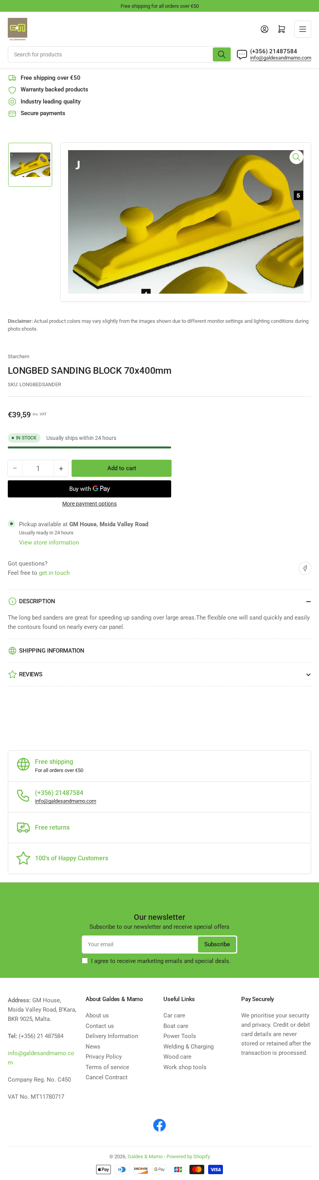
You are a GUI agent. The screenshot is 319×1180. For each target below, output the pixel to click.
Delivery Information (112, 1036)
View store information (49, 542)
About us (97, 1015)
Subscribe (217, 944)
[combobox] (120, 54)
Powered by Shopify (188, 1156)
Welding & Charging (188, 1046)
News (93, 1046)
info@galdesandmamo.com (280, 58)
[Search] (221, 54)
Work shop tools (185, 1067)
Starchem (18, 356)
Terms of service (107, 1067)
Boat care (175, 1025)
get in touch (54, 572)
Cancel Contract (107, 1077)
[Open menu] (302, 29)
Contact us (100, 1025)
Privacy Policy (104, 1056)
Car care (174, 1015)
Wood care (177, 1056)
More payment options (89, 504)
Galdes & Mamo (145, 1156)
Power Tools (179, 1036)
